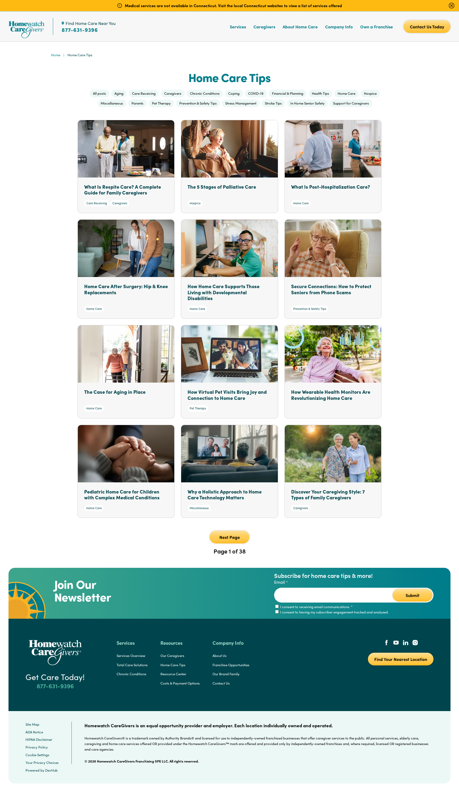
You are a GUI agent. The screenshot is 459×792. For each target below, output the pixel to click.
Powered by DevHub (42, 770)
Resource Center (173, 674)
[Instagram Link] (415, 643)
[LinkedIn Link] (405, 643)
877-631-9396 (80, 30)
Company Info (339, 26)
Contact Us (221, 683)
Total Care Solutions (132, 665)
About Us (219, 655)
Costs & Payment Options (180, 683)
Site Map (32, 724)
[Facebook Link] (386, 643)
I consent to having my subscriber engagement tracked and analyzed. (334, 612)
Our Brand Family (226, 674)
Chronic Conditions (131, 674)
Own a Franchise (376, 26)
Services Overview (131, 655)
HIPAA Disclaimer (39, 739)
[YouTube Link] (396, 643)
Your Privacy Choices (42, 762)
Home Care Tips (172, 665)
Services (238, 26)
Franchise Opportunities (230, 665)
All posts (99, 93)
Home (55, 55)
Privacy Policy (37, 747)
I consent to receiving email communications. (315, 606)
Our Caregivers (172, 655)
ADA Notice (34, 732)
